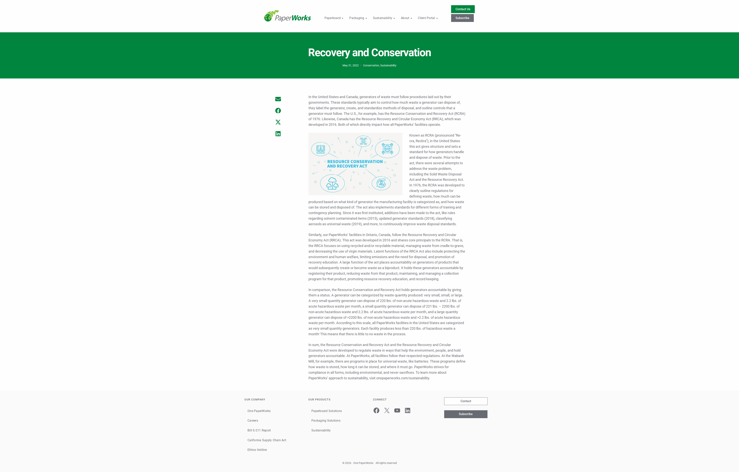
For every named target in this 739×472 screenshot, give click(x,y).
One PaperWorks (363, 462)
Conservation (371, 65)
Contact (466, 401)
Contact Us (463, 9)
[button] (278, 99)
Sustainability (388, 65)
